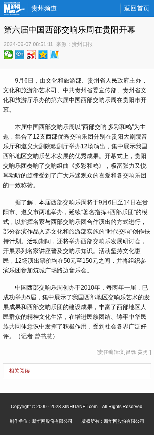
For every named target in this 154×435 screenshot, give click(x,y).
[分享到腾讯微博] (20, 54)
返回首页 (137, 8)
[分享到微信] (8, 54)
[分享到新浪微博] (31, 54)
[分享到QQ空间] (43, 54)
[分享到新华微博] (54, 54)
